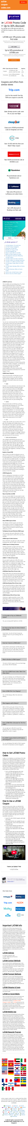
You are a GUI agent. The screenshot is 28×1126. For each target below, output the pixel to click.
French (17, 1107)
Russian (5, 1107)
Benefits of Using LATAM (12, 250)
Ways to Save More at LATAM (13, 252)
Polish (10, 1111)
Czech (5, 1111)
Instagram (5, 1002)
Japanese (15, 1106)
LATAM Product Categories (12, 247)
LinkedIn (9, 1002)
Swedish (12, 1113)
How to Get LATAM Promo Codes (14, 272)
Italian (20, 1108)
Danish (16, 1111)
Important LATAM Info (11, 248)
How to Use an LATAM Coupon (13, 273)
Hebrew (23, 1114)
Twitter (19, 1001)
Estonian (23, 1111)
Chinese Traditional (8, 1114)
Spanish (24, 1107)
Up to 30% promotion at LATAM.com (14, 51)
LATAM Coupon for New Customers (14, 258)
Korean (22, 1106)
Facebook (16, 1001)
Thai (18, 1113)
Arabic (17, 1114)
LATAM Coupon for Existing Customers (15, 260)
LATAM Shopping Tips (11, 251)
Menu (23, 2)
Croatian (14, 1110)
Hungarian (14, 1108)
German (11, 1107)
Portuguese (8, 1106)
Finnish (6, 1113)
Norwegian (22, 1110)
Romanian (14, 1116)
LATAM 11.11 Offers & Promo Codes (15, 261)
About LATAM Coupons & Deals (13, 254)
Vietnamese (7, 1110)
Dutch (8, 1108)
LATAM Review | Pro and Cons (13, 245)
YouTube (15, 1002)
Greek (22, 1113)
